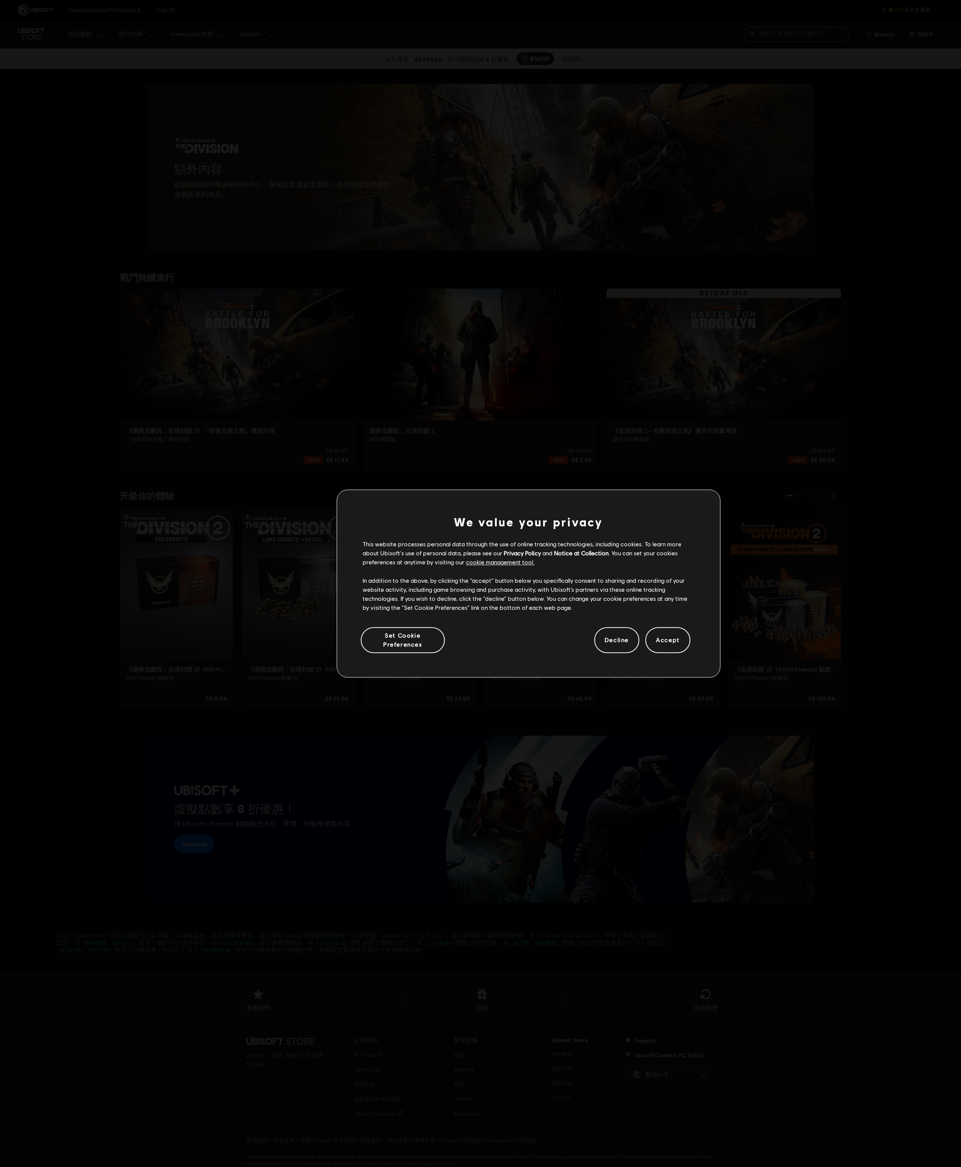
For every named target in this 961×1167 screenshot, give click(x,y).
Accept (668, 640)
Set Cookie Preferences (402, 640)
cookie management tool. (500, 562)
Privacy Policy (522, 552)
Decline (617, 640)
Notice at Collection (581, 552)
